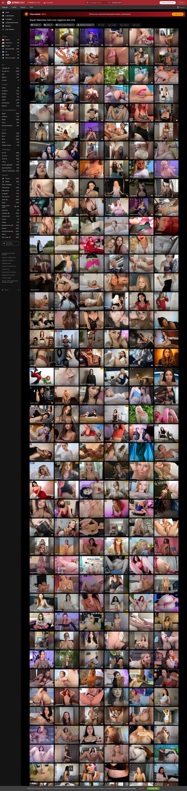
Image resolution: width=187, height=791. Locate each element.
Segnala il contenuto (7, 260)
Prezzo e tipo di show (65, 25)
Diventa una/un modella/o (9, 272)
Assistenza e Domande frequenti (8, 254)
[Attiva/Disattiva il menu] (3, 2)
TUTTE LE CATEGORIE (9, 243)
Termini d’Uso (6, 269)
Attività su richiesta (85, 25)
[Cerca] (109, 2)
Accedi (181, 2)
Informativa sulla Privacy (9, 266)
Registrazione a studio (8, 275)
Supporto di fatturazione (9, 257)
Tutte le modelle (6, 278)
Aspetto (36, 25)
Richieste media (6, 263)
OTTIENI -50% (177, 14)
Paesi (48, 25)
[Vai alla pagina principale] (16, 2)
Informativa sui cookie (128, 788)
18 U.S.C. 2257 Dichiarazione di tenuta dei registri (10, 281)
